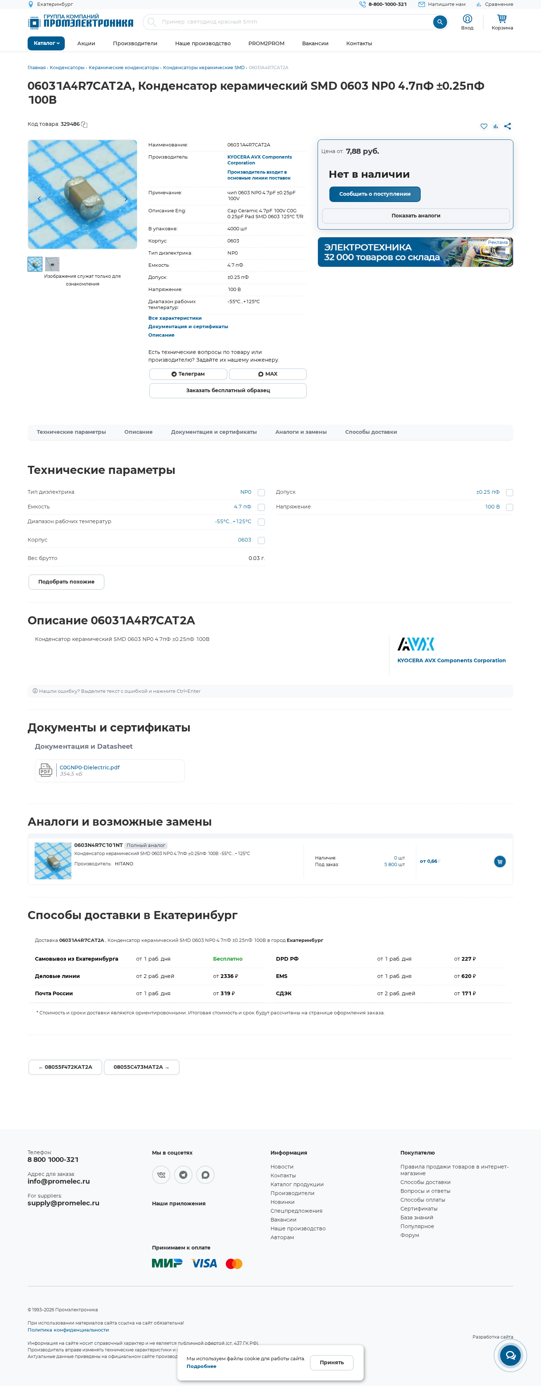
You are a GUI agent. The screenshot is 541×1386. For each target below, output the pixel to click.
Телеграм (191, 374)
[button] (39, 199)
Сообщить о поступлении (375, 194)
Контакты (283, 1175)
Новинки (282, 1202)
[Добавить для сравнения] (496, 126)
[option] (82, 194)
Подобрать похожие (66, 582)
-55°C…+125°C (233, 521)
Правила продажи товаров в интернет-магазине (454, 1170)
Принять (332, 1362)
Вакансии (283, 1220)
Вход (467, 28)
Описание (161, 335)
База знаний (417, 1217)
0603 (244, 540)
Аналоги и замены (301, 432)
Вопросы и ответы (425, 1191)
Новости (282, 1167)
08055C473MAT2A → (142, 1067)
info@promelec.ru (59, 1181)
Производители (292, 1193)
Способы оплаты (422, 1200)
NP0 (245, 492)
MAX (271, 374)
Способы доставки (371, 432)
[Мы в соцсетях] (161, 1175)
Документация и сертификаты (188, 327)
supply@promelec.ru (63, 1203)
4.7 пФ (242, 507)
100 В (492, 507)
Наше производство (298, 1228)
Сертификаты (419, 1209)
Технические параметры (71, 432)
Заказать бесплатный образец (228, 390)
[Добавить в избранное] (484, 126)
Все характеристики (175, 318)
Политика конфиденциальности (68, 1330)
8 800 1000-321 (53, 1160)
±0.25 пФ (488, 492)
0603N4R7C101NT (119, 845)
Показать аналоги (416, 216)
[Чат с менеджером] (510, 1355)
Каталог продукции (297, 1184)
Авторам (282, 1237)
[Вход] (467, 19)
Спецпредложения (296, 1211)
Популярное (417, 1226)
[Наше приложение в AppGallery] (208, 1225)
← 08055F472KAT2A (65, 1067)
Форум (409, 1235)
